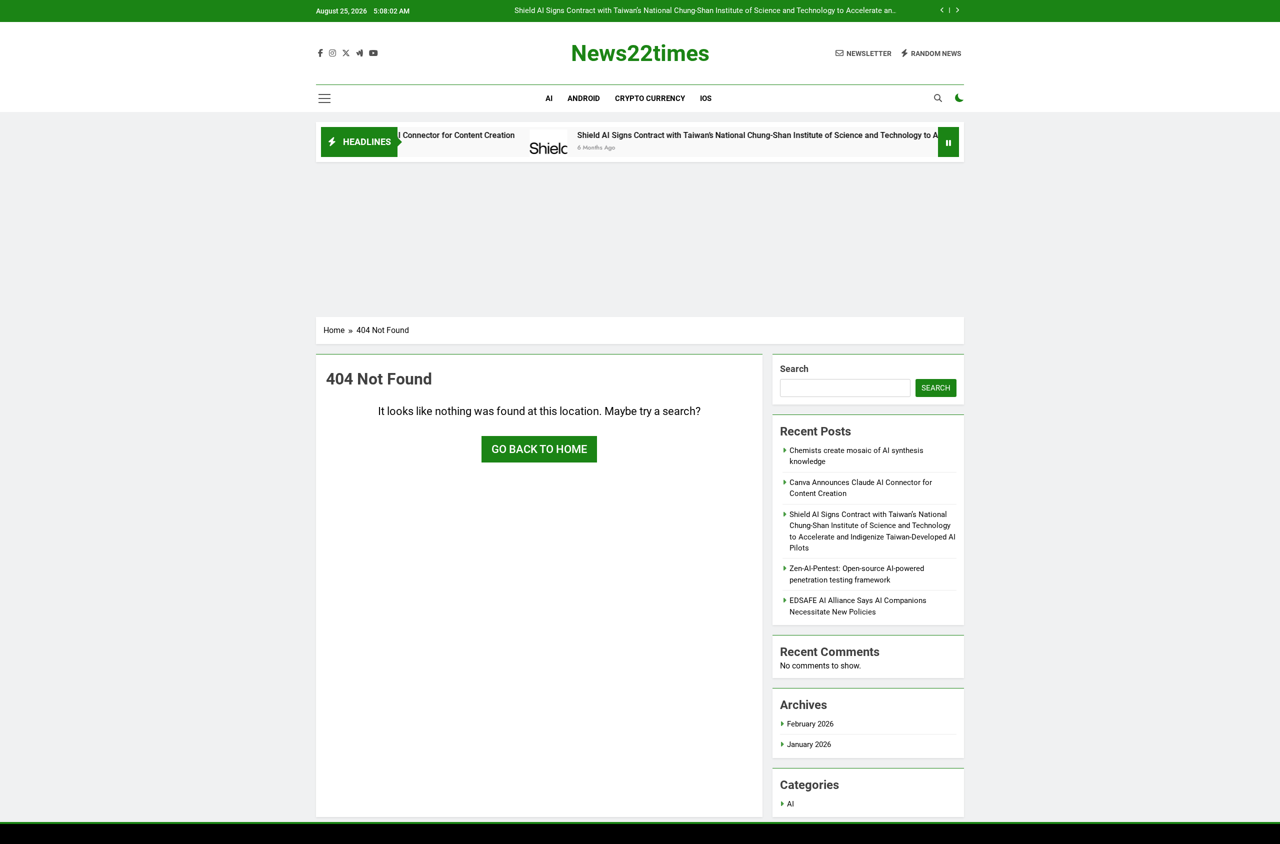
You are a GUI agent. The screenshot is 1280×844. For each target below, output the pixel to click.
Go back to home (539, 449)
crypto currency (650, 98)
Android (584, 98)
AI (549, 98)
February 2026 (810, 724)
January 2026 (809, 744)
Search (794, 369)
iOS (706, 98)
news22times (640, 53)
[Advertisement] (640, 237)
